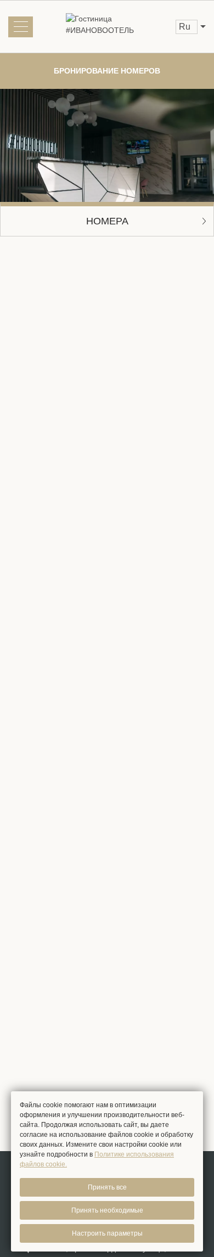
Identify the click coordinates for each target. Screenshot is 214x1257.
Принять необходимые (107, 1210)
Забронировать (107, 742)
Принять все (107, 1187)
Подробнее (28, 634)
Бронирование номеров (107, 70)
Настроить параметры (107, 1233)
